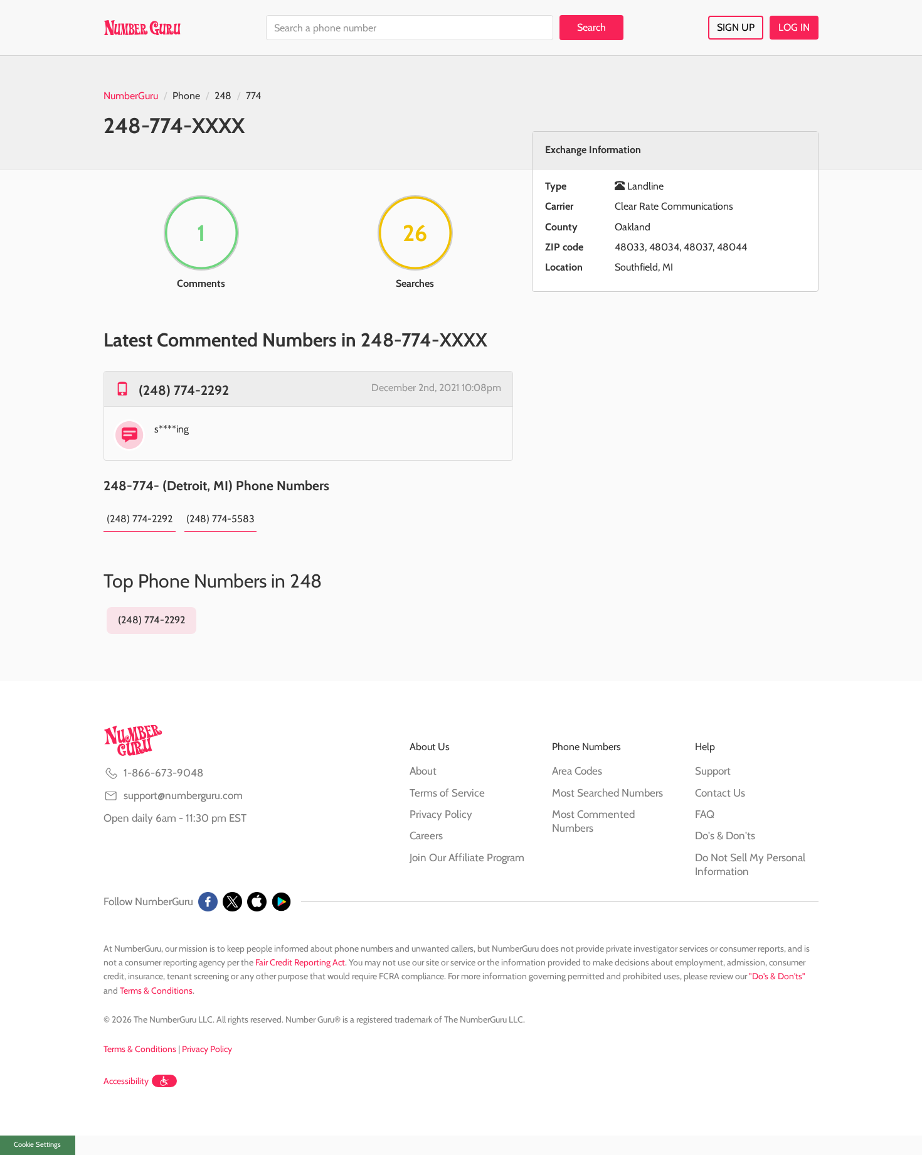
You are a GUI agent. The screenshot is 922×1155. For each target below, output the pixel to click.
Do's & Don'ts (725, 835)
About (423, 771)
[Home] (142, 27)
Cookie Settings (37, 1144)
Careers (426, 835)
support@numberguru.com (183, 795)
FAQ (704, 814)
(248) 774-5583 (220, 519)
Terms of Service (447, 793)
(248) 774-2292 (184, 390)
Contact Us (720, 793)
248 (223, 96)
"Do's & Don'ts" (777, 976)
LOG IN (794, 27)
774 (253, 96)
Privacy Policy (441, 814)
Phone (186, 96)
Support (713, 771)
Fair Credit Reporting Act (300, 962)
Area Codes (577, 771)
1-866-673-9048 (163, 772)
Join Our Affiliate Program (467, 857)
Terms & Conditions (156, 990)
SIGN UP (736, 27)
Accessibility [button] (126, 1081)
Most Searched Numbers (607, 793)
